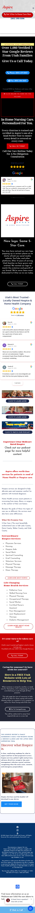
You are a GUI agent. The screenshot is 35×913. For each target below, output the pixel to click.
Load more (17, 383)
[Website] (17, 886)
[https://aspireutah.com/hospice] (17, 410)
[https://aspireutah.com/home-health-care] (17, 394)
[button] (33, 8)
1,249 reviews (20, 169)
